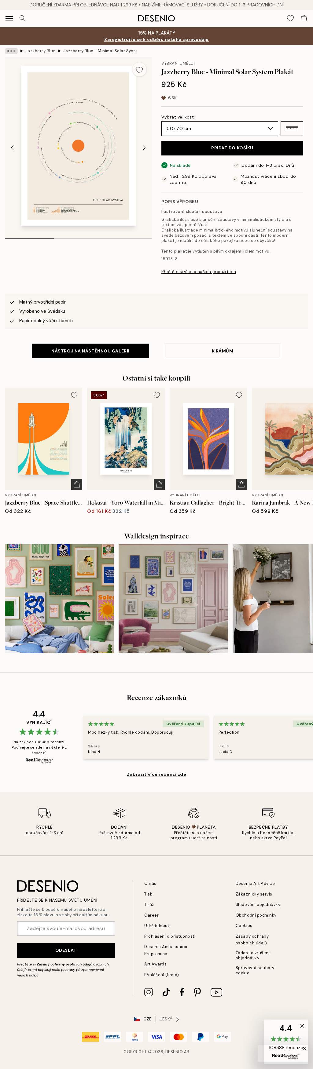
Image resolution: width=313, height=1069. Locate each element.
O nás (150, 883)
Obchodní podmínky (256, 915)
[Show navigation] (9, 18)
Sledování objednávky (258, 904)
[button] (292, 128)
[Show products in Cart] (304, 18)
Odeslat (66, 950)
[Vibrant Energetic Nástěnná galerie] (59, 598)
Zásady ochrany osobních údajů (64, 964)
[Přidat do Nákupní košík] (76, 484)
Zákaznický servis (254, 894)
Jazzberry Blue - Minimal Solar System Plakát (100, 50)
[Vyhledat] (22, 18)
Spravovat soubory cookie (255, 970)
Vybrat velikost (177, 117)
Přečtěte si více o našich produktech (198, 271)
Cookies (244, 925)
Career (151, 915)
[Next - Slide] (144, 148)
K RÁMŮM (223, 351)
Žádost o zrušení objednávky (253, 955)
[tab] (29, 236)
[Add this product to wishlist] (139, 69)
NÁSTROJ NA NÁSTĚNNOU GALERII (90, 351)
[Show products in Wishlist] (290, 18)
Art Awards (155, 964)
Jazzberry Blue (40, 50)
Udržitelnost (156, 925)
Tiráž (149, 904)
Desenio (174, 1051)
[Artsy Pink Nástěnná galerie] (173, 598)
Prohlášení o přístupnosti (169, 936)
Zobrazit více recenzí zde (156, 774)
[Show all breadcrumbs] (11, 51)
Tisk (148, 894)
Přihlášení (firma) (161, 974)
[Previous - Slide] (12, 148)
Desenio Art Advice (255, 883)
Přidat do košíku (232, 148)
